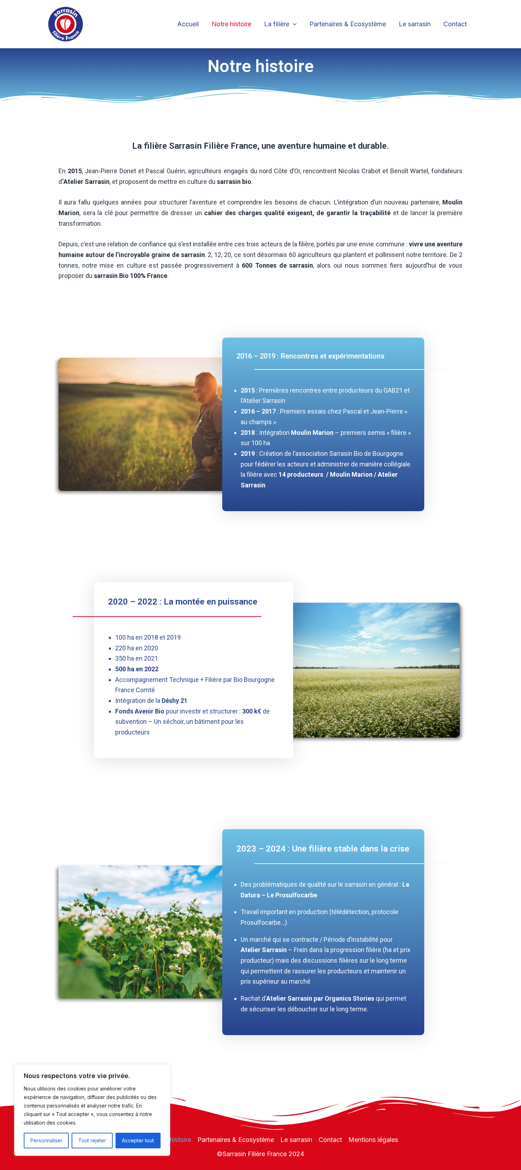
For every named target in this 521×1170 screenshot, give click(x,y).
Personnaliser (46, 1140)
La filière (276, 24)
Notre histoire (231, 24)
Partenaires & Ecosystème (347, 24)
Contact (455, 24)
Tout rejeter (92, 1140)
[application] (293, 24)
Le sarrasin (415, 24)
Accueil (188, 24)
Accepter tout (138, 1140)
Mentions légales (373, 1139)
